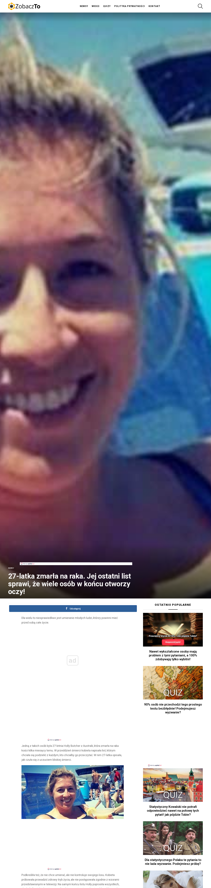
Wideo (96, 6)
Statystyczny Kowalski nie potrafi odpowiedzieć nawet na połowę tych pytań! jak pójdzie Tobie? (173, 810)
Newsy (84, 6)
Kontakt (154, 6)
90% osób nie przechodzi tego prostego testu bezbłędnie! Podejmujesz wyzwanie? (173, 708)
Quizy (107, 6)
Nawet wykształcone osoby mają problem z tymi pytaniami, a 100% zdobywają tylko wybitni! (173, 655)
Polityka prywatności (129, 6)
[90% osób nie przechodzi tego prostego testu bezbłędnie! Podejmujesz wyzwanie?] (173, 683)
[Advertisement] (76, 555)
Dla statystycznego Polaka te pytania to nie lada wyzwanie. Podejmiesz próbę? (173, 862)
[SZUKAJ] (200, 6)
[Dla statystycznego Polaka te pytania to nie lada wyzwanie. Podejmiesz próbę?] (173, 838)
